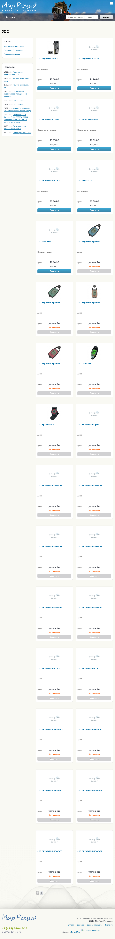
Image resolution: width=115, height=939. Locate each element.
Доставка (80, 925)
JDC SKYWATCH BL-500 (48, 181)
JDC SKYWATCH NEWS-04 (89, 790)
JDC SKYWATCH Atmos (48, 119)
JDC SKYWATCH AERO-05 (89, 485)
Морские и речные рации (14, 46)
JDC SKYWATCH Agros (88, 424)
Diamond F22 (18, 104)
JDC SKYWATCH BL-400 (48, 668)
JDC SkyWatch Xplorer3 (88, 302)
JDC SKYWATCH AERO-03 (89, 546)
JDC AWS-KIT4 (44, 242)
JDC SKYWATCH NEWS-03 (49, 851)
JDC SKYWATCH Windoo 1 (50, 790)
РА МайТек (75, 932)
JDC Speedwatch (45, 424)
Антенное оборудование (14, 50)
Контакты (109, 925)
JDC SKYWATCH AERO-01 (89, 607)
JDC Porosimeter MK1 (87, 119)
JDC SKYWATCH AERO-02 (49, 607)
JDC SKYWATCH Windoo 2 (90, 729)
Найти (106, 17)
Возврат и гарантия (95, 925)
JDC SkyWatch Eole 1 (47, 59)
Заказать (54, 88)
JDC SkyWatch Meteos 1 (89, 59)
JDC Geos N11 (84, 363)
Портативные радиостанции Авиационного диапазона (15, 93)
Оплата (71, 925)
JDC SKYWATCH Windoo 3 (50, 729)
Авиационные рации (12, 54)
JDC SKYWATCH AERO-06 (49, 485)
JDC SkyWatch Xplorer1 (88, 242)
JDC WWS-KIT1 (84, 181)
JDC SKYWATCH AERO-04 (49, 546)
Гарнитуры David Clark (22, 133)
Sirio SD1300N (18, 100)
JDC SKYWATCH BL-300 (88, 668)
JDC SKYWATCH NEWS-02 (89, 851)
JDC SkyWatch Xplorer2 (48, 302)
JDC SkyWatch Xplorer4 (48, 363)
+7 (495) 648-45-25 (14, 928)
